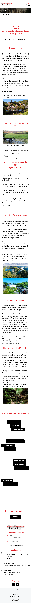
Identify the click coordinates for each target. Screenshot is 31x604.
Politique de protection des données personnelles (16, 592)
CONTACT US (15, 516)
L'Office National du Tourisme (15, 440)
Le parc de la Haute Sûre (14, 422)
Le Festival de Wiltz (9, 449)
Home (2, 14)
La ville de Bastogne (19, 460)
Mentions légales (16, 589)
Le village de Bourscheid (11, 484)
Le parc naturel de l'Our (18, 429)
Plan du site (16, 594)
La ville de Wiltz (15, 425)
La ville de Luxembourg (8, 445)
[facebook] (13, 584)
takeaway (22, 4)
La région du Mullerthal (22, 467)
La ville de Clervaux (19, 464)
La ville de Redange (7, 480)
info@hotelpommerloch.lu (16, 545)
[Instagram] (17, 584)
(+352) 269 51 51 (14, 541)
